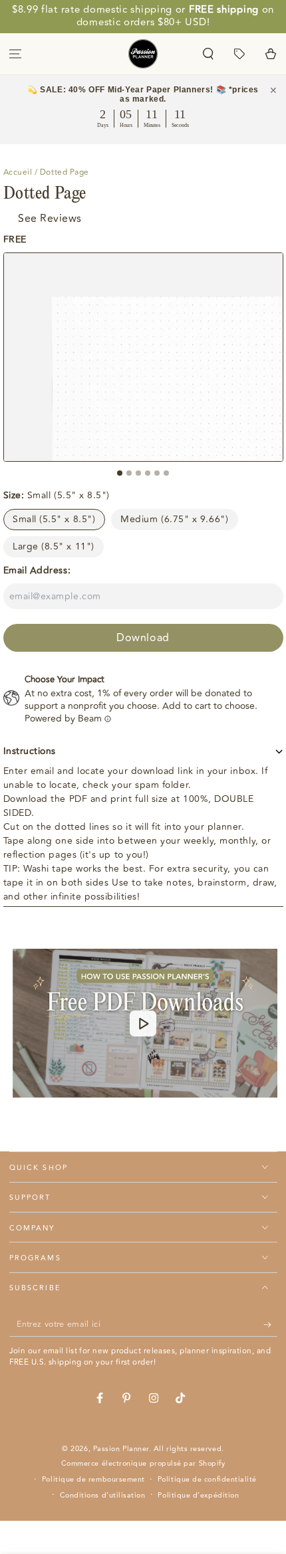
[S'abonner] (270, 1324)
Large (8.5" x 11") (53, 546)
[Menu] (15, 53)
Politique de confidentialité (207, 1479)
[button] (208, 53)
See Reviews (50, 219)
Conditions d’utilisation (103, 1495)
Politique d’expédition (198, 1495)
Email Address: (37, 570)
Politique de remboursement (93, 1479)
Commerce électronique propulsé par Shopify (143, 1463)
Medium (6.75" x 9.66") (174, 519)
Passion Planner (121, 1448)
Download (142, 638)
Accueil (18, 172)
